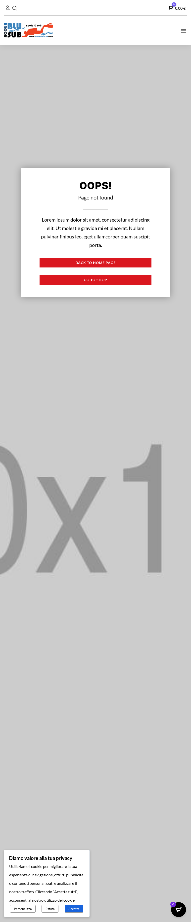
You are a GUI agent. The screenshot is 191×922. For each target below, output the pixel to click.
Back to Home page (96, 263)
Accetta (74, 909)
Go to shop (95, 280)
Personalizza (23, 909)
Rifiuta (50, 909)
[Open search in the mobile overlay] (15, 7)
